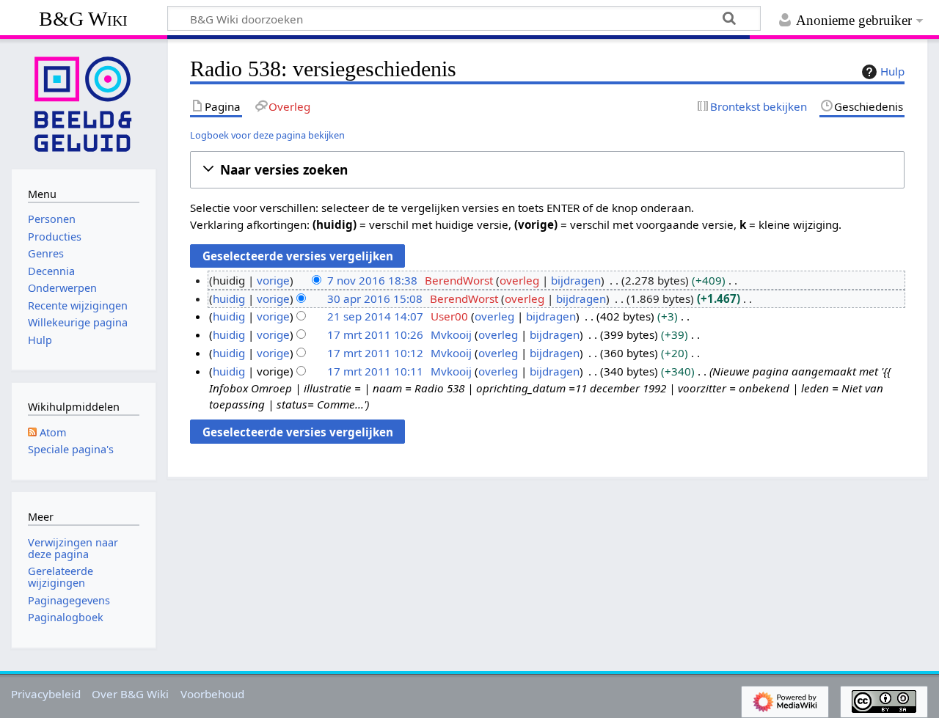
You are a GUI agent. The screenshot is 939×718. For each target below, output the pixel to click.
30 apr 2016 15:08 (375, 298)
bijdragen (576, 280)
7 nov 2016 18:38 (372, 280)
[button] (547, 170)
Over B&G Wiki (130, 693)
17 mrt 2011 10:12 (375, 352)
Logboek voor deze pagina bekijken (267, 135)
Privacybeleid (46, 693)
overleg (519, 280)
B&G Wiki (83, 18)
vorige (273, 280)
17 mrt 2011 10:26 (375, 334)
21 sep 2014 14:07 (375, 316)
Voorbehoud (212, 693)
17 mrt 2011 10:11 (375, 371)
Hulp (892, 71)
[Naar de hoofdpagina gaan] (83, 102)
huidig (229, 298)
